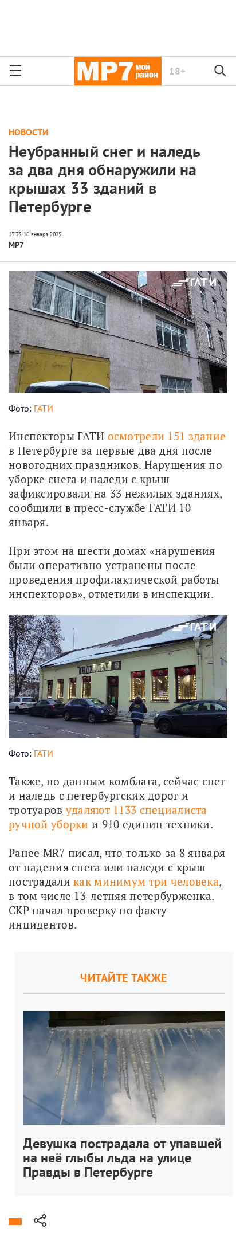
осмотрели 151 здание (167, 436)
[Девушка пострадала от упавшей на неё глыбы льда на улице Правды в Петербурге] (123, 1074)
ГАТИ (43, 408)
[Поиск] (220, 71)
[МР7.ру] (118, 71)
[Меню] (15, 71)
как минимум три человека (146, 881)
